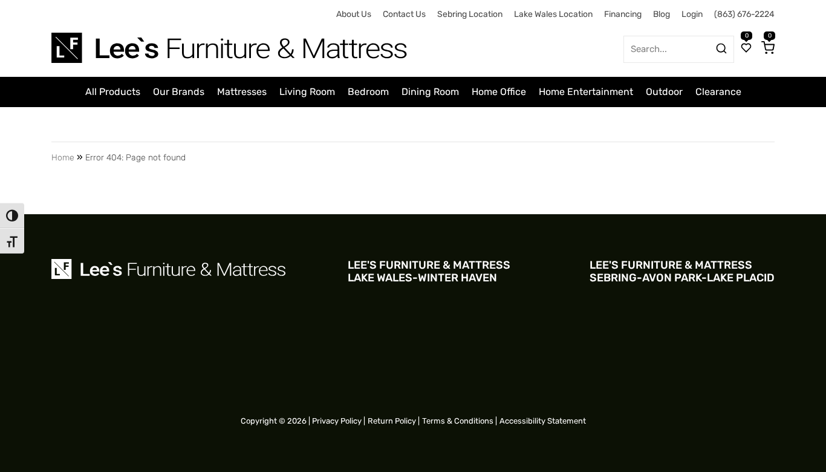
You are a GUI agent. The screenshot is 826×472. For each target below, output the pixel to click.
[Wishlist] (746, 49)
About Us (353, 14)
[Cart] (768, 49)
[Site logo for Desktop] (230, 43)
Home (62, 157)
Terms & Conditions (457, 420)
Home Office (499, 91)
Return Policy (392, 420)
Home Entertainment (586, 91)
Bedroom (368, 91)
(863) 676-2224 (744, 14)
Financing (623, 14)
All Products (112, 91)
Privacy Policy (337, 420)
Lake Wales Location (553, 14)
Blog (661, 14)
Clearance (718, 91)
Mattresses (242, 91)
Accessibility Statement (542, 420)
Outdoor (664, 91)
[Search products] (721, 48)
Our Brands (178, 91)
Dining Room (430, 91)
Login (692, 14)
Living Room (307, 91)
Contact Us (404, 14)
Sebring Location (469, 14)
